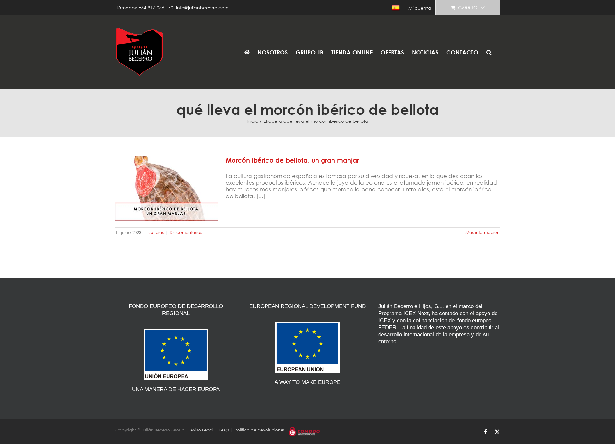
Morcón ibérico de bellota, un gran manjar (166, 181)
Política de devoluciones (259, 430)
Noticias (155, 232)
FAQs (224, 430)
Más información (482, 232)
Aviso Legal (201, 430)
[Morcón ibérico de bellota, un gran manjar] (166, 188)
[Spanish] (396, 7)
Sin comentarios (186, 232)
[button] (489, 52)
